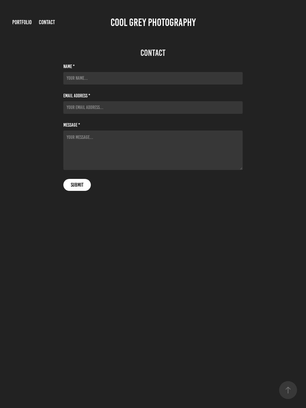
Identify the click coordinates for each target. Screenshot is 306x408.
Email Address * (76, 95)
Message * (71, 125)
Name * (69, 66)
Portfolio (22, 22)
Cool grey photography (153, 22)
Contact (47, 22)
